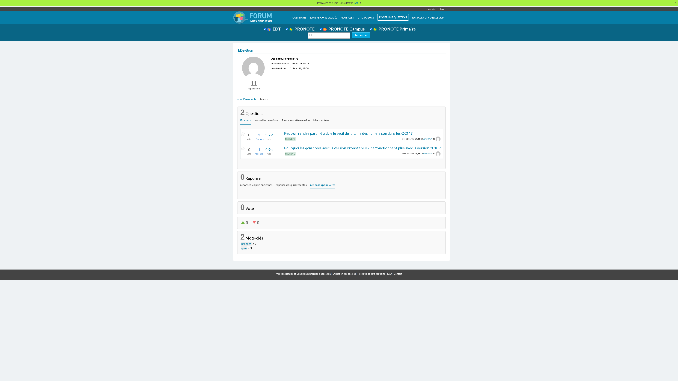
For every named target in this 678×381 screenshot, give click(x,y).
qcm (244, 248)
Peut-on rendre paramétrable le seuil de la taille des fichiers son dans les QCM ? (348, 133)
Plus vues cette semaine (296, 120)
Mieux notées (321, 120)
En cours (245, 120)
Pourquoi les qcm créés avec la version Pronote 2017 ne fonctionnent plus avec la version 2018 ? (362, 148)
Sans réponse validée (323, 17)
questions (299, 17)
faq (442, 9)
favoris (264, 99)
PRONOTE (304, 28)
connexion (431, 9)
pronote (246, 243)
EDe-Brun (427, 139)
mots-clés (347, 17)
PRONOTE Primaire (396, 28)
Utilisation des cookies (344, 273)
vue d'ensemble (247, 99)
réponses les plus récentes (291, 184)
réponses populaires (322, 184)
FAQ (389, 273)
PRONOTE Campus (346, 28)
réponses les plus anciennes (256, 184)
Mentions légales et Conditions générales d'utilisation (303, 273)
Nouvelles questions (266, 120)
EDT (276, 28)
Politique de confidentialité (371, 273)
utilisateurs (366, 17)
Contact (398, 273)
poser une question (393, 17)
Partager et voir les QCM (428, 17)
